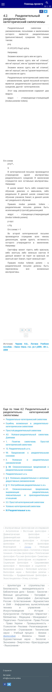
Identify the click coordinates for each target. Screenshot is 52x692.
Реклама (22, 626)
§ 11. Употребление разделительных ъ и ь (26, 485)
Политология (24, 620)
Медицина (24, 617)
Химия (41, 636)
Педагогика (9, 620)
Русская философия (26, 556)
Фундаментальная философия (32, 575)
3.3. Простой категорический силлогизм (25, 502)
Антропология (12, 531)
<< (45, 6)
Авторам (6, 675)
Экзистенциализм (11, 578)
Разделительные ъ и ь (16, 474)
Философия (9, 636)
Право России (41, 620)
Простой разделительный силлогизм (23, 430)
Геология (8, 598)
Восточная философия (34, 531)
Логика (27, 547)
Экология (41, 639)
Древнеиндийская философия (21, 537)
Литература (27, 614)
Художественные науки (16, 639)
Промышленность (36, 623)
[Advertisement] (26, 131)
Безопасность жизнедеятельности (23, 588)
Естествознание (22, 601)
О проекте (7, 671)
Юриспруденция (40, 642)
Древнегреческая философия (21, 534)
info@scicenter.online (12, 678)
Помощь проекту (33, 4)
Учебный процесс (24, 632)
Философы (8, 575)
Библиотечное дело (13, 591)
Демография (23, 598)
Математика (9, 617)
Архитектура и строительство (26, 585)
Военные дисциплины (16, 595)
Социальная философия (15, 562)
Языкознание (11, 645)
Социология (9, 629)
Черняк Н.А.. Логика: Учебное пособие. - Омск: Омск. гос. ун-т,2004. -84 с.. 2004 (26, 347)
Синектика (42, 556)
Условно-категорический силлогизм (23, 506)
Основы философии (23, 553)
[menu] (3, 4)
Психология (9, 626)
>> (50, 6)
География (39, 595)
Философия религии (36, 572)
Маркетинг (41, 614)
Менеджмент (40, 617)
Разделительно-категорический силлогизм (26, 419)
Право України (14, 623)
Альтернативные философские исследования (27, 528)
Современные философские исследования (24, 559)
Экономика (9, 642)
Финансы (27, 636)
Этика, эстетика (29, 578)
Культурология (11, 614)
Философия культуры (36, 569)
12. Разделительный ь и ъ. (18, 449)
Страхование (25, 629)
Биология (42, 591)
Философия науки (12, 572)
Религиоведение (38, 626)
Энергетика (23, 642)
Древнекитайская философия (18, 540)
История (38, 610)
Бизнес (31, 591)
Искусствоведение (13, 610)
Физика (42, 632)
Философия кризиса (13, 569)
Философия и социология (32, 566)
